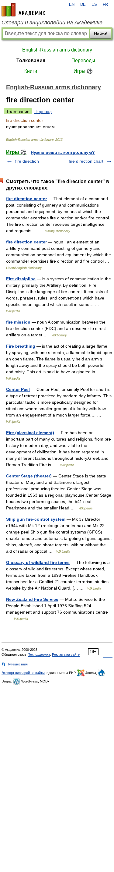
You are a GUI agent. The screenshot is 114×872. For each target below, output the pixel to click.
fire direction (27, 161)
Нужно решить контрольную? (63, 152)
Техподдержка (39, 654)
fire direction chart (86, 161)
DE (83, 4)
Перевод (43, 111)
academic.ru (23, 9)
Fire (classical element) (30, 432)
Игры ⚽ (83, 71)
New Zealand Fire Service (32, 599)
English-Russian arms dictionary (57, 49)
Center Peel (18, 389)
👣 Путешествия (15, 664)
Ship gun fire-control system (35, 519)
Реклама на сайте (66, 654)
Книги (30, 71)
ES (94, 4)
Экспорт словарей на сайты (23, 673)
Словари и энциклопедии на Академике (52, 22)
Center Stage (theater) (29, 475)
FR (105, 4)
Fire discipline (21, 278)
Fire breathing (20, 346)
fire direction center (26, 198)
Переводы (83, 60)
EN (71, 4)
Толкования (30, 60)
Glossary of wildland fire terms (38, 562)
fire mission (18, 322)
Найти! (100, 33)
